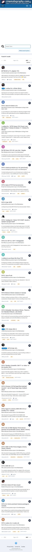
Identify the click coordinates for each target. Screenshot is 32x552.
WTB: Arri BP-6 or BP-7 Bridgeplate (12, 241)
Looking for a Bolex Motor (13, 88)
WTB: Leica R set (6, 275)
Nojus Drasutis (4, 223)
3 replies (13, 230)
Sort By (28, 62)
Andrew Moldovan (5, 260)
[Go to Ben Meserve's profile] (3, 237)
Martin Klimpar (4, 391)
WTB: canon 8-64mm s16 (9, 106)
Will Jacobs (4, 467)
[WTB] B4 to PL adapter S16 (10, 71)
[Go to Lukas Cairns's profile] (3, 122)
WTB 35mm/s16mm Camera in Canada (13, 293)
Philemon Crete (5, 507)
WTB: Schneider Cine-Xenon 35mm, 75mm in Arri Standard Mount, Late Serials (15, 311)
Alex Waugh (4, 152)
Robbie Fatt (4, 486)
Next (27, 60)
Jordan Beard (4, 331)
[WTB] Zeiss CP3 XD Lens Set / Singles (13, 150)
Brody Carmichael (5, 186)
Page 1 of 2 (16, 60)
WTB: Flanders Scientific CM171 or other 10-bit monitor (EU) (15, 366)
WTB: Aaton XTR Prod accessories (12, 185)
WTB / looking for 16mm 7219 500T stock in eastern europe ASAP (15, 221)
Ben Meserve (4, 242)
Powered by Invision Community (16, 549)
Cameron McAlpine (5, 169)
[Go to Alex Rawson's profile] (3, 102)
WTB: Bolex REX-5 (11, 329)
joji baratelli (4, 204)
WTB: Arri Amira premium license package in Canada (15, 505)
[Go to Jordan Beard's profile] (3, 325)
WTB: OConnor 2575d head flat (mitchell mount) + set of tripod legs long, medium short (14, 388)
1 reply (12, 115)
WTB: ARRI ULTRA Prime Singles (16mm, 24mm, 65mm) (14, 447)
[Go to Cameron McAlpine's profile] (3, 164)
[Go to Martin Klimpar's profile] (3, 382)
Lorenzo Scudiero (5, 72)
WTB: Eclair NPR (6, 202)
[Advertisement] (16, 28)
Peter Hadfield (4, 294)
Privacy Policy (10, 546)
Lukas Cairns (4, 131)
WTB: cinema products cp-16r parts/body (14, 167)
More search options (24, 50)
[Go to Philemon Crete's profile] (3, 500)
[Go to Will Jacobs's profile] (3, 462)
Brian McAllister (5, 277)
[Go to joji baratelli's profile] (3, 198)
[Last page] (30, 60)
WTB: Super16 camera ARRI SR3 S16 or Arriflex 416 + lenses (13, 409)
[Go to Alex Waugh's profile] (3, 146)
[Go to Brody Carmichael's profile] (3, 181)
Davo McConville (5, 369)
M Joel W (3, 313)
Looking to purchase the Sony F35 (12, 258)
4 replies (15, 209)
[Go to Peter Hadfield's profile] (3, 289)
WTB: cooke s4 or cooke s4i (10, 523)
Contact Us (17, 546)
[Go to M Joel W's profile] (3, 306)
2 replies (10, 79)
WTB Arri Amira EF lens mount (10, 485)
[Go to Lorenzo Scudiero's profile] (3, 67)
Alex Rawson (4, 107)
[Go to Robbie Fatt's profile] (3, 481)
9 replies (13, 193)
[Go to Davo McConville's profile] (3, 362)
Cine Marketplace (22, 72)
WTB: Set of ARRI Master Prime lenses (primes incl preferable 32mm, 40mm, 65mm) (15, 428)
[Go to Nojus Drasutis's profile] (3, 216)
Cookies (23, 546)
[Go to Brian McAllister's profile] (3, 272)
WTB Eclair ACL (12, 348)
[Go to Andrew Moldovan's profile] (3, 254)
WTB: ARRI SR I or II (7, 466)
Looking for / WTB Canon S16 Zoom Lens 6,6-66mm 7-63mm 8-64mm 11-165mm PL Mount (15, 128)
